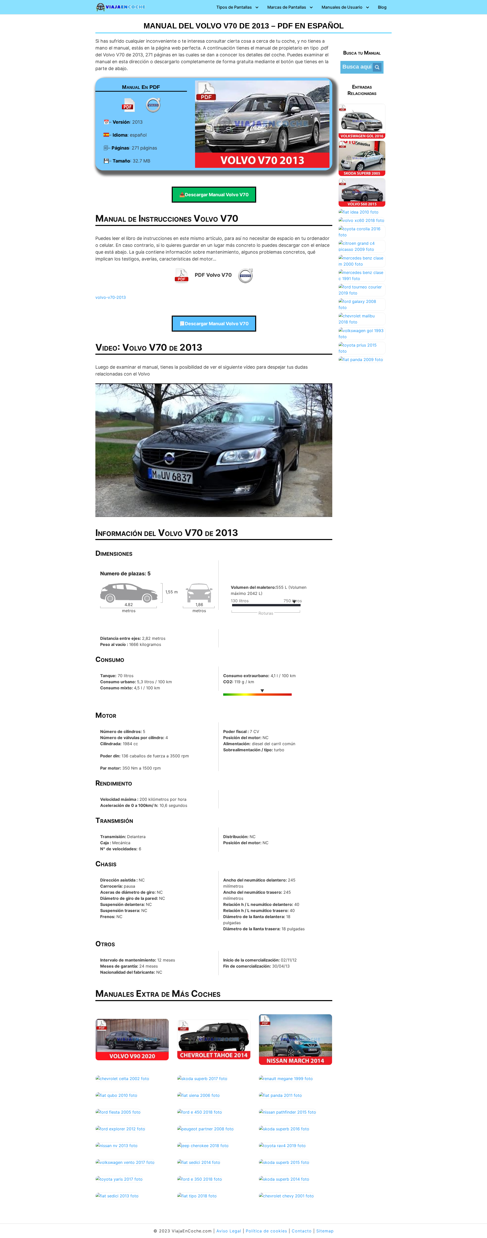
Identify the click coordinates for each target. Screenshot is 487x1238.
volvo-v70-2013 (110, 297)
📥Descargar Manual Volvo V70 (214, 194)
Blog (382, 7)
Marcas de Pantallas (286, 7)
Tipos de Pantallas (234, 7)
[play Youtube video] (213, 450)
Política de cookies (266, 1230)
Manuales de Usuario (342, 7)
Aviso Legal (228, 1230)
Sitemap (325, 1230)
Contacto (302, 1230)
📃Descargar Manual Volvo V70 (214, 323)
